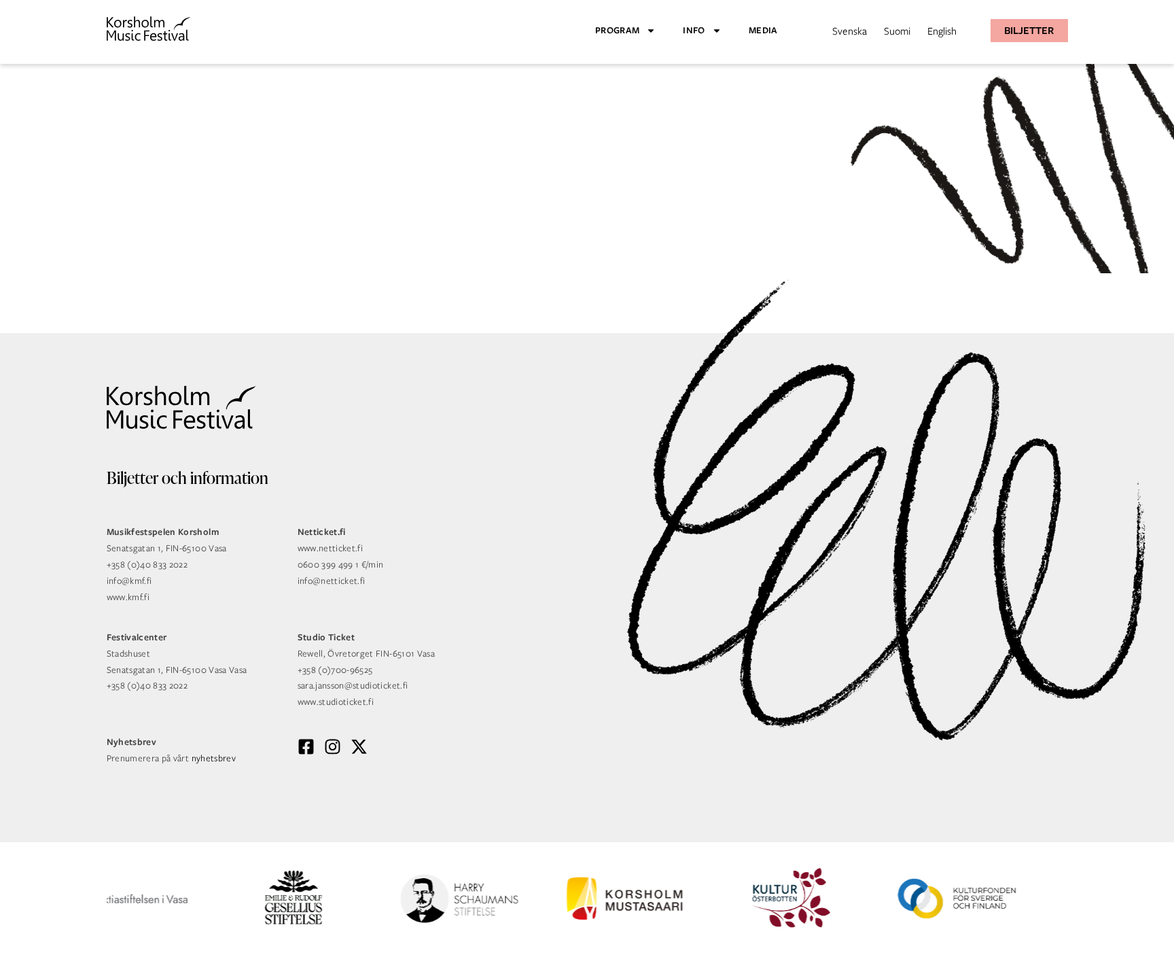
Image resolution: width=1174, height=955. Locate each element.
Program (617, 30)
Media (763, 30)
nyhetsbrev (214, 758)
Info (694, 30)
